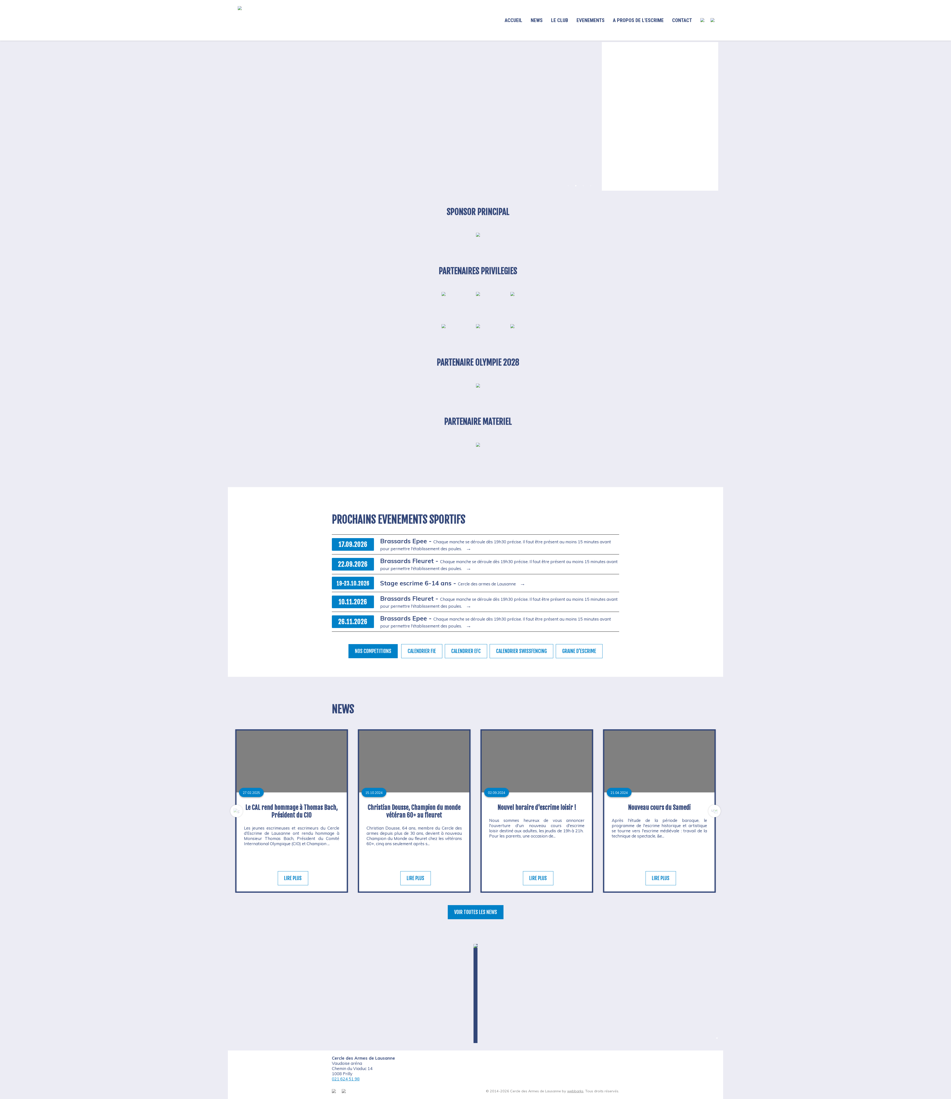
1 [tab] (568, 185)
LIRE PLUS (293, 878)
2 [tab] (575, 185)
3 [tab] (583, 185)
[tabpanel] (415, 116)
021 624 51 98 (346, 1078)
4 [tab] (590, 185)
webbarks (575, 1091)
